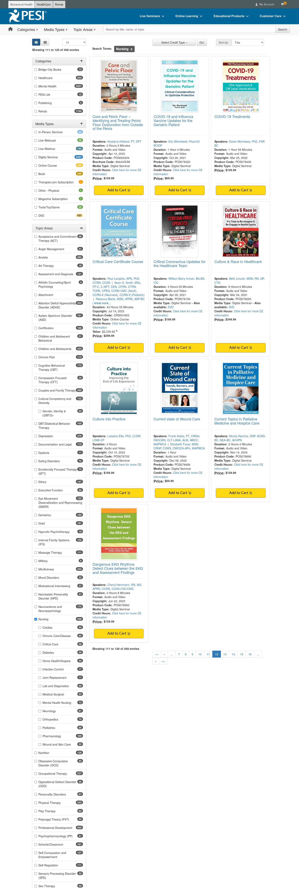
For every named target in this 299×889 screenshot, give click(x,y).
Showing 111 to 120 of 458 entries (55, 50)
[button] (45, 42)
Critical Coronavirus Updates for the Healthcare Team (179, 263)
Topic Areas (83, 29)
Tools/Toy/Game (55, 207)
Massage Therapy (57, 552)
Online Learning (186, 16)
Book (48, 174)
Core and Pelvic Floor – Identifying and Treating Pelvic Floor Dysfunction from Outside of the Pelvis (118, 122)
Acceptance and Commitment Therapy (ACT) (57, 238)
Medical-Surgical (60, 694)
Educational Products (229, 16)
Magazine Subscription (58, 199)
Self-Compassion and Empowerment (55, 855)
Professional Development (60, 828)
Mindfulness (53, 569)
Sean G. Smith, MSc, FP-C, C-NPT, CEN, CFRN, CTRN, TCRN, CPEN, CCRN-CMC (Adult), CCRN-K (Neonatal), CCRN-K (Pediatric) (119, 289)
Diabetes (55, 652)
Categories (26, 29)
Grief (48, 523)
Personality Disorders (58, 794)
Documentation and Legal (60, 444)
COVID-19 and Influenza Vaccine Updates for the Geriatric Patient (173, 120)
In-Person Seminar (56, 132)
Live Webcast (53, 140)
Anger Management (57, 249)
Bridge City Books (56, 69)
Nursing (50, 619)
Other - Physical (54, 190)
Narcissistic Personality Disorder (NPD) (54, 596)
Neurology (56, 711)
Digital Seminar (56, 157)
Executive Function (57, 490)
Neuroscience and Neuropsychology (56, 609)
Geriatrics (51, 515)
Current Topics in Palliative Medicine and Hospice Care (236, 421)
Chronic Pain (53, 357)
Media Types (54, 29)
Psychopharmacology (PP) (60, 836)
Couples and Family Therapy (60, 390)
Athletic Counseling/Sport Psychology (54, 284)
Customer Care (270, 16)
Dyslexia (50, 453)
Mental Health (55, 86)
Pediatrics (55, 728)
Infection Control (59, 669)
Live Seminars (150, 16)
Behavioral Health (21, 4)
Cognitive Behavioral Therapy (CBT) (55, 367)
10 (200, 654)
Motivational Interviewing (60, 586)
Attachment (53, 295)
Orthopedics (57, 719)
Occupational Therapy (59, 773)
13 (225, 654)
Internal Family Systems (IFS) (53, 542)
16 (250, 654)
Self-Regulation (55, 865)
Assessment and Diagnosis (60, 274)
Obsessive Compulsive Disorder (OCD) (54, 763)
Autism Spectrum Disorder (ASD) (55, 318)
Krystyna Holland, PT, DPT (124, 141)
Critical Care (57, 644)
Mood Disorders (55, 577)
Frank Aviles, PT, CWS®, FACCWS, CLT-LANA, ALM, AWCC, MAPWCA (177, 440)
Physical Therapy (56, 803)
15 (241, 654)
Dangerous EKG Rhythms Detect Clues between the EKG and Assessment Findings (118, 568)
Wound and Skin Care (63, 744)
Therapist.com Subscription (60, 182)
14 (233, 654)
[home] (27, 16)
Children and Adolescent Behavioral (54, 338)
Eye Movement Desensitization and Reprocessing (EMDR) (60, 502)
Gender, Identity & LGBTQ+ (55, 413)
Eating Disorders (55, 461)
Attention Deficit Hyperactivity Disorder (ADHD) (57, 305)
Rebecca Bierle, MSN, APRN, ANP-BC (120, 299)
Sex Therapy (53, 886)
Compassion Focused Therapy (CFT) (54, 380)
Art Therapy (52, 266)
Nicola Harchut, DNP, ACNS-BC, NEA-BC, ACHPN (240, 438)
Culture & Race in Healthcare (238, 261)
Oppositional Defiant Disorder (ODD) (57, 784)
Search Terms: (102, 48)
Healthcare (52, 78)
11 (208, 654)
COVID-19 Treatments (232, 116)
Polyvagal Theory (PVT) (60, 819)
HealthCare (44, 4)
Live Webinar (54, 149)
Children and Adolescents (60, 349)
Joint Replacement (61, 678)
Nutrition (51, 753)
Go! (202, 42)
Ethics (49, 482)
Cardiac (54, 627)
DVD (48, 215)
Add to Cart (117, 190)
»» (163, 661)
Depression (53, 436)
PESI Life (50, 94)
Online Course (54, 165)
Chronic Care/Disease (63, 636)
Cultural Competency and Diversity (54, 401)
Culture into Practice (109, 418)
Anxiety (50, 257)
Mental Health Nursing (63, 703)
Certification (53, 328)
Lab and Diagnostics (62, 686)
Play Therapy (53, 811)
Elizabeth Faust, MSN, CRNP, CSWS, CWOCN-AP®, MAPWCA (179, 446)
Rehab (59, 4)
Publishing (50, 103)
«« (156, 654)
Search (282, 29)
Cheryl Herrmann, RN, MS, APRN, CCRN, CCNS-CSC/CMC (117, 587)
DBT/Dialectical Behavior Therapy (54, 425)
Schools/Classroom (58, 844)
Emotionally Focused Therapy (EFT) (57, 471)
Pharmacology (59, 736)
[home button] (10, 29)
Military (48, 561)
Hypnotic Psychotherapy (60, 532)
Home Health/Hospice (63, 661)
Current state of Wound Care (177, 418)
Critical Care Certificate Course (118, 261)
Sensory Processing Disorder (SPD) (57, 875)
